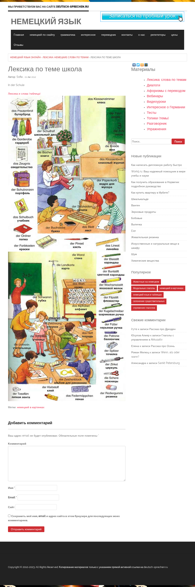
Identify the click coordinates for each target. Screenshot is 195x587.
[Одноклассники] (142, 63)
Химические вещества (145, 260)
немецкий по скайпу (42, 34)
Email (12, 497)
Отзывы (18, 44)
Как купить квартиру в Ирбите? (150, 192)
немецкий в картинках (30, 407)
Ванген (135, 205)
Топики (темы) (158, 118)
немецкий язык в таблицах (147, 294)
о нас (141, 34)
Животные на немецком (146, 281)
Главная (19, 34)
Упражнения (156, 129)
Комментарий (17, 443)
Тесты (151, 113)
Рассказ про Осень (163, 346)
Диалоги (153, 85)
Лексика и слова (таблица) (24, 93)
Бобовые (136, 218)
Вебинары (155, 96)
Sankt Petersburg (169, 363)
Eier (133, 230)
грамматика (68, 34)
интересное (88, 34)
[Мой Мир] (146, 63)
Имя (11, 487)
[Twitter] (138, 63)
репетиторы (158, 34)
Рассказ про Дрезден (162, 329)
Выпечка (136, 224)
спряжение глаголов (144, 308)
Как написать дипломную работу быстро (156, 164)
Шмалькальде (140, 199)
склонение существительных (149, 301)
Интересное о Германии (166, 107)
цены (174, 34)
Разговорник (157, 123)
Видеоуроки (156, 102)
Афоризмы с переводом (166, 91)
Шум (134, 254)
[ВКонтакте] (134, 63)
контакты (127, 34)
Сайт (11, 507)
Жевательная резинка (145, 237)
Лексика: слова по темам (166, 80)
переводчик (108, 34)
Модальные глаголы (144, 288)
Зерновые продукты (143, 211)
